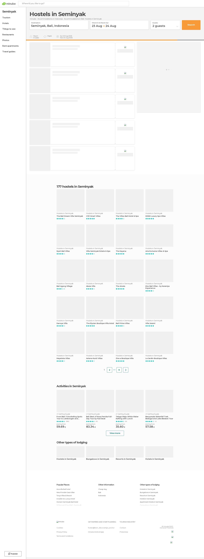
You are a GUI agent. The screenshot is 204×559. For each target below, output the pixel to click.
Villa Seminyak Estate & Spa (98, 251)
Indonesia (102, 495)
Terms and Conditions (65, 536)
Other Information (106, 485)
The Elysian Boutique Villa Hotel (100, 323)
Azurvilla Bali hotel (63, 489)
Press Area (124, 532)
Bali (99, 492)
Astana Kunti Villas (94, 358)
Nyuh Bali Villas (63, 251)
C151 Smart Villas (93, 216)
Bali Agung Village (64, 286)
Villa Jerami (150, 323)
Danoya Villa (62, 323)
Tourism (6, 18)
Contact (123, 528)
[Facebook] (160, 523)
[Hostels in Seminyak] (125, 370)
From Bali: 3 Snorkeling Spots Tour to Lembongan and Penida (69, 418)
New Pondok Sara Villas (65, 492)
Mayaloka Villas (63, 358)
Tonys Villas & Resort (64, 495)
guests (160, 26)
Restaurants (8, 34)
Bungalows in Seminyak (97, 459)
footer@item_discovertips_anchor (101, 528)
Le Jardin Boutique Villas (156, 358)
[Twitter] (164, 523)
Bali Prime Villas (123, 323)
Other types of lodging (149, 485)
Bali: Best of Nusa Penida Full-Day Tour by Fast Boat (99, 418)
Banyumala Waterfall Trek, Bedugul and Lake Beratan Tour (159, 418)
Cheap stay (102, 489)
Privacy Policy (62, 532)
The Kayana (121, 251)
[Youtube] (171, 523)
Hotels (5, 23)
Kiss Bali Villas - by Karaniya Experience (157, 287)
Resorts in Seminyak (126, 459)
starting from (61, 424)
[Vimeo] (168, 523)
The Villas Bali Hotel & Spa (127, 216)
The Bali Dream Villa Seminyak (70, 216)
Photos (5, 40)
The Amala (120, 286)
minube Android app (96, 532)
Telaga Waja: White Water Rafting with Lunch (127, 418)
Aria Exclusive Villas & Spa (156, 251)
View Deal (125, 51)
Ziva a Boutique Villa (125, 358)
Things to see (8, 29)
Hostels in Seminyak (66, 459)
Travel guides (8, 51)
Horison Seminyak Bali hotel (67, 502)
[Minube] (9, 3)
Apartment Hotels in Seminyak (151, 502)
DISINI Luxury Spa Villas (155, 216)
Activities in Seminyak (71, 386)
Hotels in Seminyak (154, 459)
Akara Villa (90, 286)
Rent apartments (10, 46)
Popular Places (63, 485)
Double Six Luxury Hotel (66, 499)
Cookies (60, 528)
